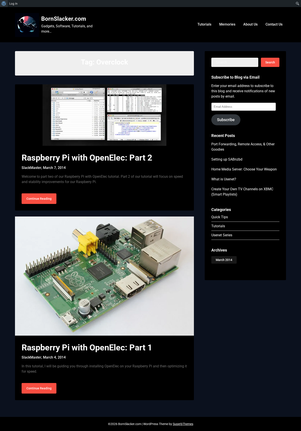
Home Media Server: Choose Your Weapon (244, 169)
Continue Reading (39, 198)
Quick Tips (219, 217)
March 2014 (224, 260)
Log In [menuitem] (13, 3)
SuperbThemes (183, 424)
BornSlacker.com (63, 18)
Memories (227, 24)
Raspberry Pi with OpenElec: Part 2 (87, 158)
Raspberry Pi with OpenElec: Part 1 (87, 347)
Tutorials (204, 24)
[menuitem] (4, 3)
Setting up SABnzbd (226, 159)
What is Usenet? (223, 179)
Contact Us (274, 24)
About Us (250, 24)
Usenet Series (221, 235)
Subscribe (226, 119)
